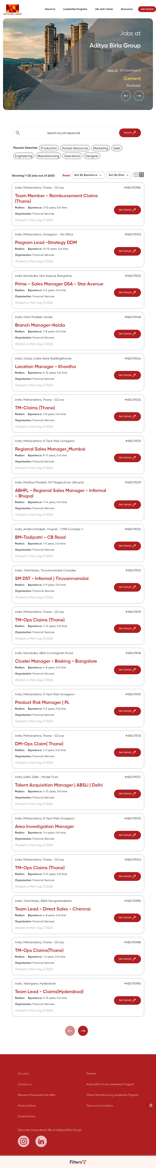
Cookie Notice (26, 1116)
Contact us (24, 1084)
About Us (50, 9)
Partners (91, 1073)
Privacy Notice (26, 1105)
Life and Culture (104, 9)
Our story (23, 1073)
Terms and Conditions (99, 1105)
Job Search (147, 9)
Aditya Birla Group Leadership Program (110, 1084)
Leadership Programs (75, 9)
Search (128, 133)
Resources (127, 9)
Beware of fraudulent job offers (36, 1095)
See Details (125, 210)
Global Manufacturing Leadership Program (112, 1095)
